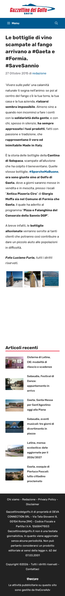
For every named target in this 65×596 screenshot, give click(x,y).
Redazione (28, 499)
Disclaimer (32, 504)
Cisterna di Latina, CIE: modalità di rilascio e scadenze (39, 362)
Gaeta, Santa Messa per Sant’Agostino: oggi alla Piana (40, 404)
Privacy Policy (47, 499)
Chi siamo (13, 499)
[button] (56, 23)
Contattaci (32, 569)
